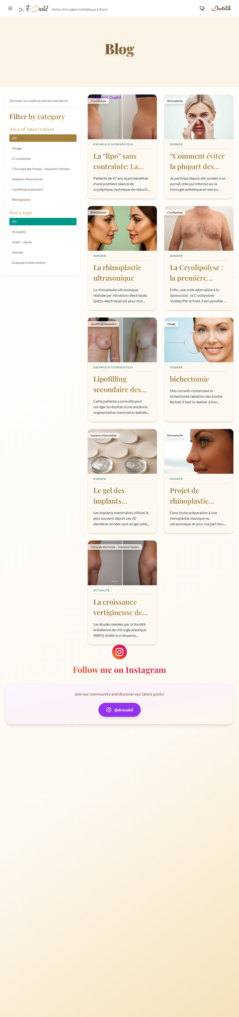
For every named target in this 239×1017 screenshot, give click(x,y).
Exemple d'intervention (29, 263)
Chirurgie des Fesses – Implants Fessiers (41, 169)
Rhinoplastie (21, 200)
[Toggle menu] (10, 8)
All (14, 138)
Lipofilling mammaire (27, 189)
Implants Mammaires (27, 179)
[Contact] (202, 8)
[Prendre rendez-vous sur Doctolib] (221, 8)
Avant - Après (22, 242)
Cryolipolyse (21, 158)
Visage (17, 148)
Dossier (17, 252)
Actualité (18, 232)
